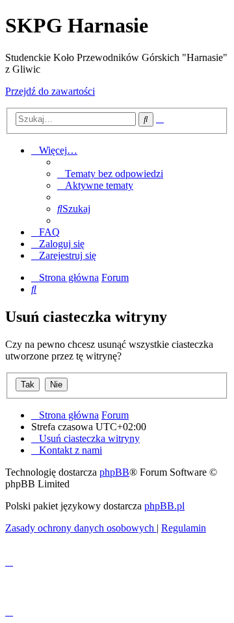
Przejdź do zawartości (50, 91)
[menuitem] (110, 173)
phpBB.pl (164, 505)
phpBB (114, 472)
